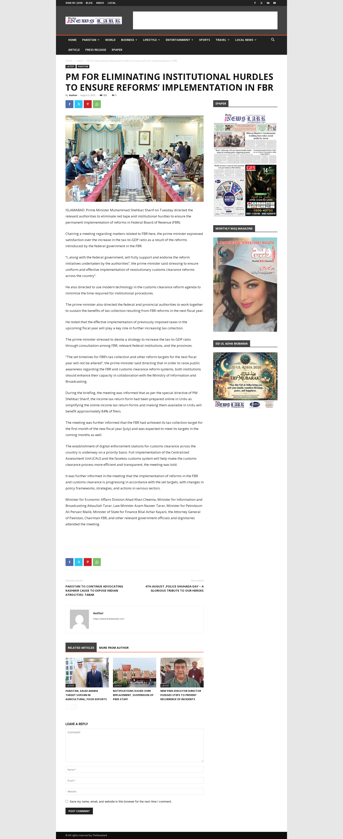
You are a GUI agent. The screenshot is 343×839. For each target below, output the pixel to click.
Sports (204, 40)
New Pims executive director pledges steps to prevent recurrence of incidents (180, 695)
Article (74, 50)
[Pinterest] (88, 104)
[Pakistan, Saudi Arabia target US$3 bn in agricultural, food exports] (87, 672)
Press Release (95, 50)
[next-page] (74, 707)
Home (72, 40)
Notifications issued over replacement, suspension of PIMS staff (133, 695)
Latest (79, 60)
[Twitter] (261, 3)
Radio (100, 3)
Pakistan (89, 40)
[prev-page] (68, 707)
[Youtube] (274, 3)
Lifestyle (150, 40)
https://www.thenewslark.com (108, 618)
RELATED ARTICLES (81, 648)
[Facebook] (255, 3)
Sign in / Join (74, 3)
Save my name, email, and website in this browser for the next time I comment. (121, 801)
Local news (244, 40)
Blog (89, 3)
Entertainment (178, 40)
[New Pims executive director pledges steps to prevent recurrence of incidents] (182, 672)
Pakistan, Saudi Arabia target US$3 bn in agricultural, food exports (86, 695)
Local (112, 3)
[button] (272, 40)
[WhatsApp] (97, 104)
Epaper (117, 50)
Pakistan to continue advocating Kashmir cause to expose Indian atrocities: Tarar (94, 590)
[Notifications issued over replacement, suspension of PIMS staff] (134, 672)
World (110, 40)
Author (73, 95)
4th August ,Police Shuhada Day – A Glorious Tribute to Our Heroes (174, 588)
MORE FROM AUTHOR (114, 648)
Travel (221, 40)
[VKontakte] (268, 3)
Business (127, 40)
